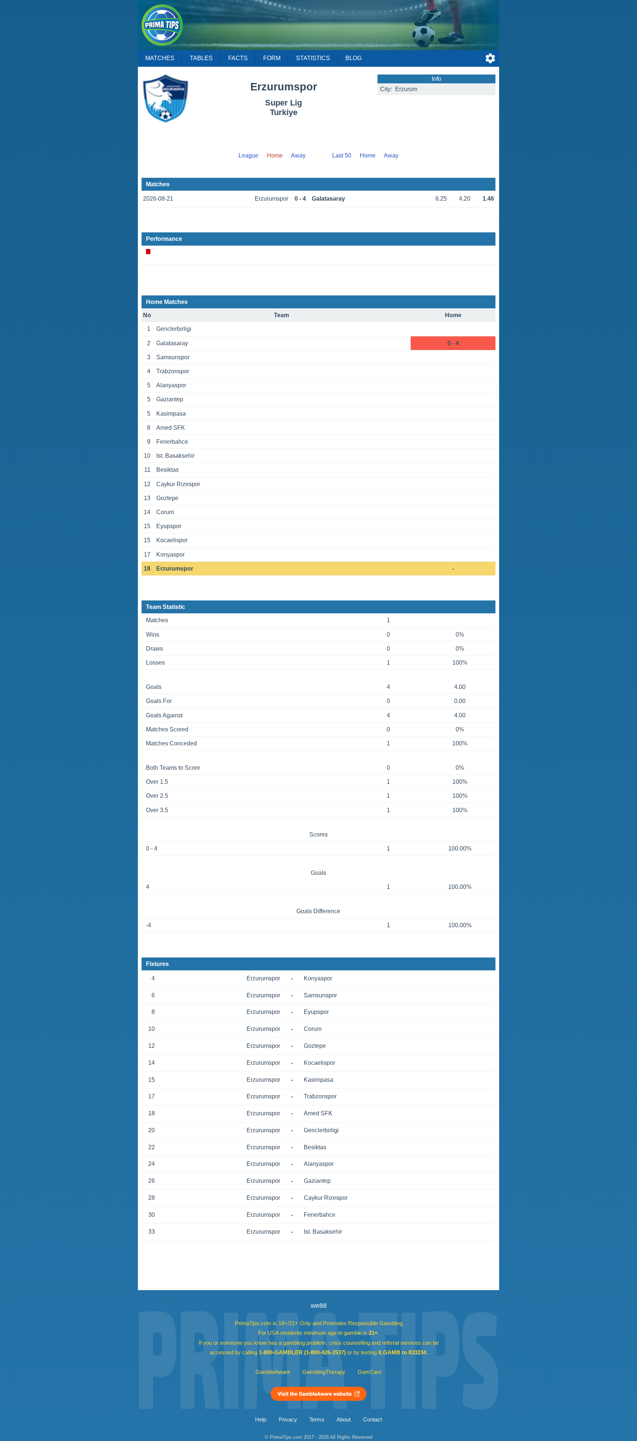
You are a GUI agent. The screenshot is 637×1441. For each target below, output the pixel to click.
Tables (201, 58)
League (248, 155)
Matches (159, 58)
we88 (319, 1305)
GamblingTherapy (323, 1372)
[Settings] (490, 58)
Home (368, 155)
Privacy (288, 1420)
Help (260, 1420)
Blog (353, 58)
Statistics (313, 58)
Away (298, 155)
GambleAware (272, 1372)
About (344, 1420)
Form (272, 58)
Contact (372, 1420)
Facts (238, 58)
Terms (316, 1420)
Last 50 (341, 155)
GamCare (370, 1372)
